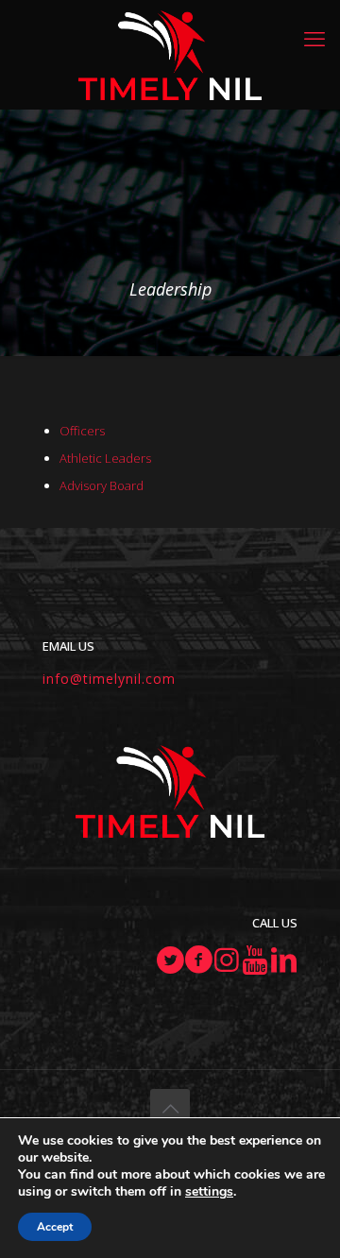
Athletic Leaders (105, 458)
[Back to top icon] (170, 1109)
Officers (82, 430)
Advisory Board (102, 485)
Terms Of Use (170, 1191)
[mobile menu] (314, 38)
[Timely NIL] (170, 54)
